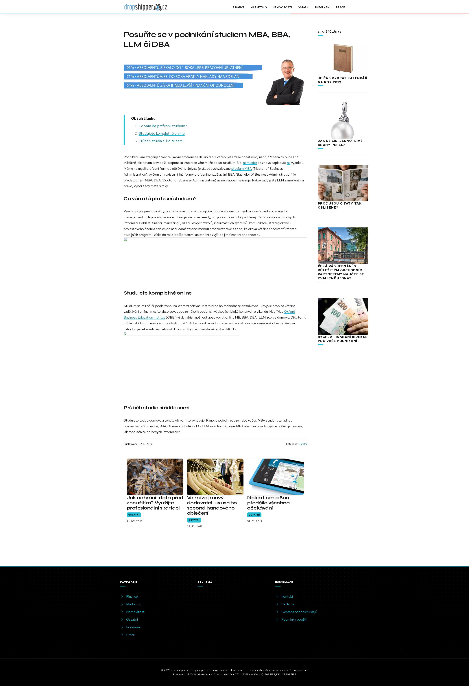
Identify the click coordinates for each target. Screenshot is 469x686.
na (288, 162)
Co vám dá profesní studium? (163, 125)
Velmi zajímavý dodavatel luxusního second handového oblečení (212, 505)
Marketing (258, 7)
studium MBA (241, 168)
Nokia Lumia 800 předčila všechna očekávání (268, 503)
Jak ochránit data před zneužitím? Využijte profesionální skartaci (155, 503)
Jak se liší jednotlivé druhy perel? (340, 143)
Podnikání (322, 7)
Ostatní (303, 7)
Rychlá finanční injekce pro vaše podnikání (343, 339)
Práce (340, 7)
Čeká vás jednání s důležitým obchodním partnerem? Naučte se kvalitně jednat (341, 272)
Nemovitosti (282, 7)
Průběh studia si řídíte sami (161, 140)
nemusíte (250, 162)
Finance (239, 7)
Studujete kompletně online (162, 133)
